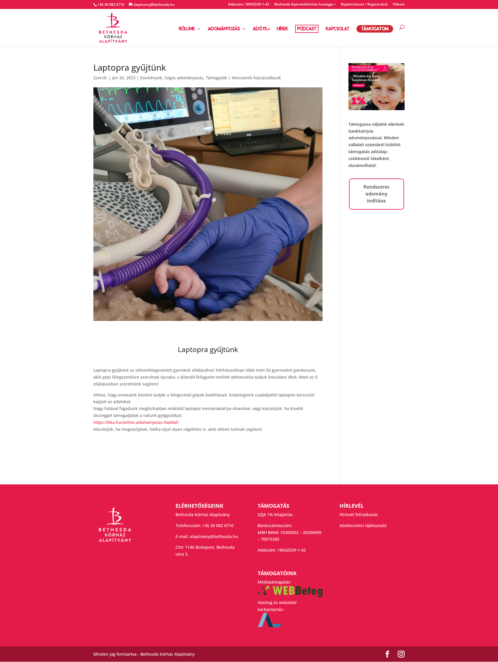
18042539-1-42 (292, 550)
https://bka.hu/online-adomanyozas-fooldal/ (136, 422)
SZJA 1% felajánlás (275, 514)
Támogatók (216, 77)
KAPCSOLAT (337, 29)
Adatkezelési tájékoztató (362, 525)
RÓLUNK (187, 29)
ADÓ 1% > (261, 29)
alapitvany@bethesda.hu (214, 536)
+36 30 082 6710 (217, 525)
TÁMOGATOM (374, 28)
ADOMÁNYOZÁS (224, 29)
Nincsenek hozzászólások (256, 77)
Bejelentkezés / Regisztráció (364, 5)
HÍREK (282, 29)
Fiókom (399, 5)
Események (151, 77)
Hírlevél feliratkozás (358, 514)
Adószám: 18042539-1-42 (248, 5)
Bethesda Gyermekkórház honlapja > (305, 5)
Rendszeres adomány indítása (376, 194)
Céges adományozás (183, 77)
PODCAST (306, 28)
